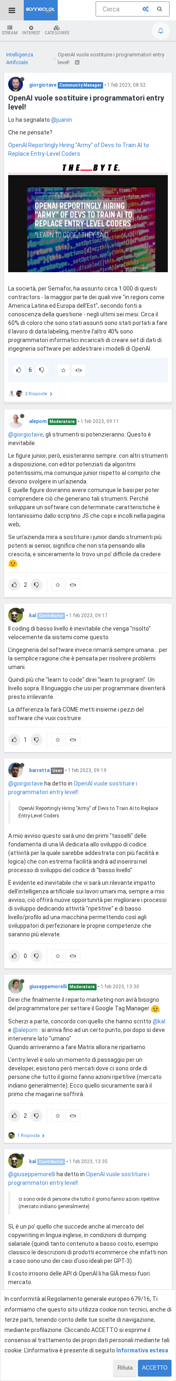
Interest (31, 33)
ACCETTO (154, 1368)
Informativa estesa (142, 1350)
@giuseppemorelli (31, 1174)
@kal (159, 1021)
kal (32, 615)
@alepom (25, 1030)
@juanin (61, 119)
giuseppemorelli (48, 986)
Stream (10, 33)
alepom (38, 421)
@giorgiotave (25, 434)
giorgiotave (42, 85)
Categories (57, 33)
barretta (39, 770)
